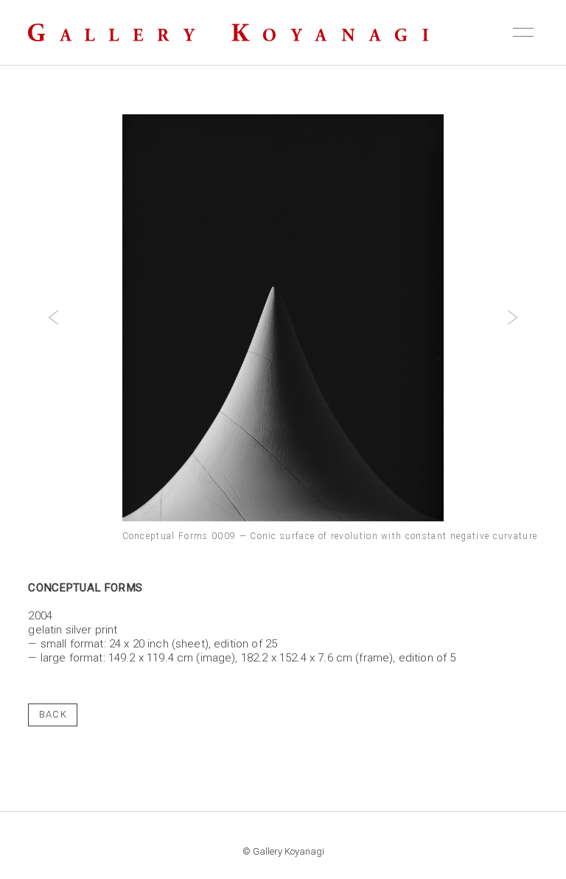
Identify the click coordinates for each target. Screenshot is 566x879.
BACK (53, 714)
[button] (53, 318)
